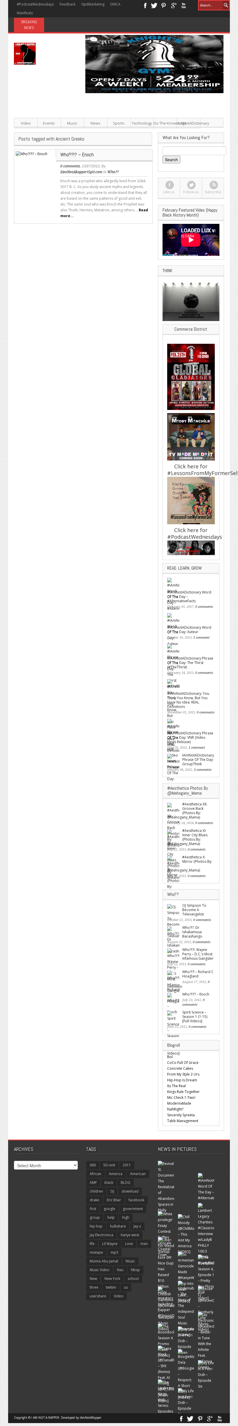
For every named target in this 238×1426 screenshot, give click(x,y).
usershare (98, 1296)
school (133, 1278)
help (111, 1217)
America (115, 1173)
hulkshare (118, 1226)
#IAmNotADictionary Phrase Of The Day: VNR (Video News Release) (190, 737)
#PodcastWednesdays (35, 4)
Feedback (67, 4)
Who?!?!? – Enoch (77, 154)
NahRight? (175, 1109)
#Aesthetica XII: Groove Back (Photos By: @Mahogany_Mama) (187, 811)
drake (94, 1200)
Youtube (183, 5)
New (93, 1278)
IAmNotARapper (90, 1418)
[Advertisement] (155, 134)
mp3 (114, 1252)
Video (26, 123)
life (92, 1243)
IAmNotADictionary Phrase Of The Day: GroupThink (198, 759)
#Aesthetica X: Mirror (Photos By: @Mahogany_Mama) (189, 864)
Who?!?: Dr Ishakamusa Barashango (192, 932)
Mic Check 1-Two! (181, 1097)
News (95, 123)
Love (129, 1243)
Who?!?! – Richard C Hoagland (198, 974)
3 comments (203, 770)
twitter (111, 1287)
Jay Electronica (101, 1234)
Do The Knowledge (165, 123)
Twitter (154, 5)
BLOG (125, 1182)
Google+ (173, 5)
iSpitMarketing (92, 4)
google (109, 1208)
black (108, 1182)
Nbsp (135, 1269)
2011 (127, 1165)
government (133, 1208)
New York (112, 1278)
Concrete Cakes (180, 1068)
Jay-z (137, 1226)
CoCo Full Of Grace (183, 1062)
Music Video (99, 1269)
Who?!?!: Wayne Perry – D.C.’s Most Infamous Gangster (198, 954)
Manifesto (25, 12)
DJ (112, 1191)
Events (49, 123)
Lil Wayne (110, 1243)
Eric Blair (114, 1200)
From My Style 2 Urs (183, 1074)
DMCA (115, 4)
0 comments (70, 166)
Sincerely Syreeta (181, 1115)
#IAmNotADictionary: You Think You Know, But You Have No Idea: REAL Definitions (188, 700)
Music (72, 123)
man (144, 1243)
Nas (120, 1269)
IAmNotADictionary (188, 123)
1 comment (201, 638)
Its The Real (176, 1085)
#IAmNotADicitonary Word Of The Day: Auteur (189, 629)
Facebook (145, 5)
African (95, 1173)
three (94, 1287)
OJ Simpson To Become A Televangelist (194, 910)
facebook (136, 1200)
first (93, 1208)
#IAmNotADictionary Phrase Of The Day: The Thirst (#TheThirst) (190, 662)
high (125, 1217)
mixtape (96, 1252)
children (96, 1191)
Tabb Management (182, 1120)
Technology (142, 123)
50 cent (109, 1165)
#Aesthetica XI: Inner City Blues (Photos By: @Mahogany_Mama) (187, 837)
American (138, 1173)
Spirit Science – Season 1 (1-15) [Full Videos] (194, 1016)
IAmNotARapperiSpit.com (81, 172)
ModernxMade (179, 1103)
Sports (119, 123)
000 (93, 1165)
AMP (93, 1182)
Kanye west (130, 1234)
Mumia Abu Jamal (104, 1261)
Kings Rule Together (183, 1091)
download (130, 1191)
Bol (170, 1056)
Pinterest (163, 5)
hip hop (96, 1226)
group (95, 1217)
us (126, 1287)
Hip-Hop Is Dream (182, 1080)
